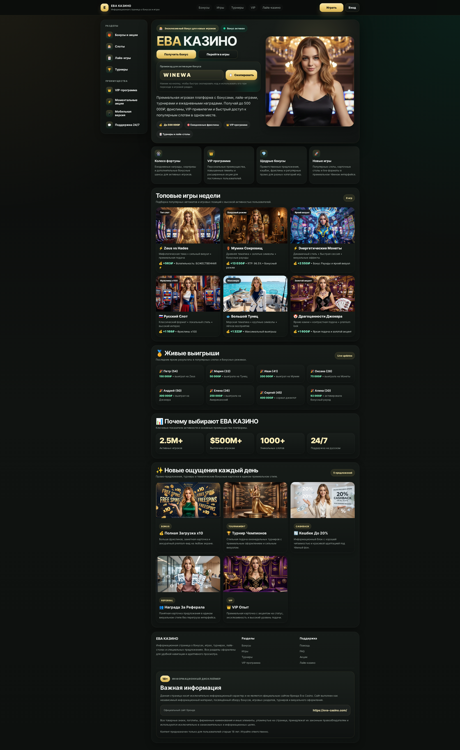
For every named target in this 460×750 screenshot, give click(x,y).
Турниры (237, 7)
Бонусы (204, 7)
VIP (253, 7)
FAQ (302, 651)
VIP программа (251, 662)
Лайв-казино (272, 7)
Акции (303, 656)
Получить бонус (176, 54)
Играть (331, 7)
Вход (352, 7)
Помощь (305, 645)
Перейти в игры (218, 54)
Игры (220, 7)
